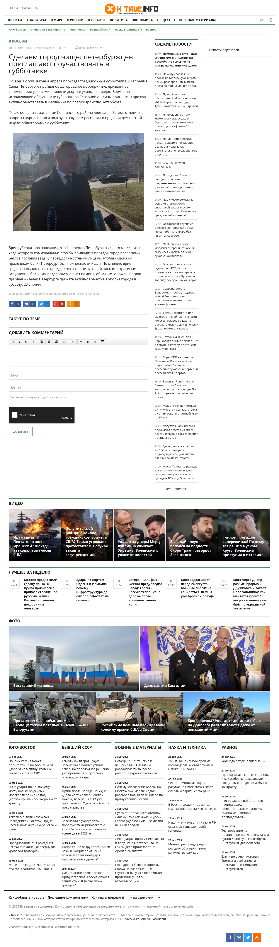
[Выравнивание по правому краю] (56, 341)
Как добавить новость (27, 897)
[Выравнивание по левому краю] (42, 341)
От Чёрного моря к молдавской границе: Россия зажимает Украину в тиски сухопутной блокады (174, 250)
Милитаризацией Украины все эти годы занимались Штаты (32, 867)
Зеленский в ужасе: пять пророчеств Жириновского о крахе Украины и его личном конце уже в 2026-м (84, 827)
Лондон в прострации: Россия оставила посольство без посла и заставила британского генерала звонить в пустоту (176, 146)
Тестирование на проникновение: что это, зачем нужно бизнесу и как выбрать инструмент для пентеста (245, 836)
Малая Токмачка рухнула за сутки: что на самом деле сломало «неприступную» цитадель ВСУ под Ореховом (176, 472)
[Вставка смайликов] (64, 341)
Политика (119, 20)
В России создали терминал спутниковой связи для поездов (192, 806)
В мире (57, 20)
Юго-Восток (17, 29)
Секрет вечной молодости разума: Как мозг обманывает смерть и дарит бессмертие (190, 787)
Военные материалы (197, 20)
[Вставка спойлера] (102, 341)
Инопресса (78, 29)
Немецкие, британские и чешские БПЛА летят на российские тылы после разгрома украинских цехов (176, 59)
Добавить (20, 431)
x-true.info (15, 915)
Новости (14, 20)
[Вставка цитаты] (88, 341)
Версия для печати (91, 48)
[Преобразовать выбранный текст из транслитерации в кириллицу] (95, 341)
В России (75, 20)
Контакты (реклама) (108, 897)
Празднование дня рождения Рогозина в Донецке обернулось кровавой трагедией (33, 847)
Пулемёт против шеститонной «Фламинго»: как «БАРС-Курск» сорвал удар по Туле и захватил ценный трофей (176, 100)
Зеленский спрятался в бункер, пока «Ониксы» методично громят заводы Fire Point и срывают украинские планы (175, 389)
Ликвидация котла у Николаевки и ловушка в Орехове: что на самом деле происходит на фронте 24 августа (174, 122)
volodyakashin (44, 48)
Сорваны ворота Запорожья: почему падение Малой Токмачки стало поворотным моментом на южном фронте (174, 296)
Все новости (176, 489)
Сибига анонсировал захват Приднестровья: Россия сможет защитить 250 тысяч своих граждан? (85, 879)
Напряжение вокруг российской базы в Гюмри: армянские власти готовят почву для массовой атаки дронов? (86, 853)
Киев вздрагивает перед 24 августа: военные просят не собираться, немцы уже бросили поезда (197, 588)
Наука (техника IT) (128, 29)
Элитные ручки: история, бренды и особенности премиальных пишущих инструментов (240, 862)
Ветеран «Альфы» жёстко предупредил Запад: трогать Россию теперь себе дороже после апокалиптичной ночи (145, 592)
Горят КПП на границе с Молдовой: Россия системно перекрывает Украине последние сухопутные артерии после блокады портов (176, 365)
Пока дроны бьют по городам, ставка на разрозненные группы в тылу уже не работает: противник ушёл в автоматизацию (175, 183)
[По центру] (49, 341)
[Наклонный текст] (20, 341)
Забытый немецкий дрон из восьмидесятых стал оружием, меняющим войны (191, 765)
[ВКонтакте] (239, 937)
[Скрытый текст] (81, 341)
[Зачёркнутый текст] (33, 341)
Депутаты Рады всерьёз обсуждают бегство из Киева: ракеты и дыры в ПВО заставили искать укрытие (176, 432)
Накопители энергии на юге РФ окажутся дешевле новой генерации (192, 826)
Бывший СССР (100, 29)
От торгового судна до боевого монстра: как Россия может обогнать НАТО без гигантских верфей (174, 229)
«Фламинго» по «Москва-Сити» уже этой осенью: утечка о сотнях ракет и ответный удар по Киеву (176, 411)
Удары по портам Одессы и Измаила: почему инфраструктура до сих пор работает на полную (92, 590)
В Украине (96, 20)
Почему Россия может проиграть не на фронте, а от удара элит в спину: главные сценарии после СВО (31, 767)
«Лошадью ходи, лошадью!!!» (170, 165)
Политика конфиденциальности (144, 919)
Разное (151, 29)
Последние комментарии (68, 897)
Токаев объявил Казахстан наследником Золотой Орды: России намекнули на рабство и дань (33, 823)
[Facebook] (230, 937)
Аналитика (36, 20)
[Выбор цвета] (73, 341)
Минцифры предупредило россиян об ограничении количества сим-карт (188, 848)
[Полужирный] (13, 341)
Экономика (142, 20)
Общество (166, 20)
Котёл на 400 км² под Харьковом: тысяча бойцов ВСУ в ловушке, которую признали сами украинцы (176, 343)
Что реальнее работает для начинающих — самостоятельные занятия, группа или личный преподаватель (242, 809)
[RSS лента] (257, 937)
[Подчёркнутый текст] (26, 341)
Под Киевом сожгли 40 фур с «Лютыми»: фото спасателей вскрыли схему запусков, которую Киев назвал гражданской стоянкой (176, 207)
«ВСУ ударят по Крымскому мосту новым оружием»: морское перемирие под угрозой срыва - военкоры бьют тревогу (33, 795)
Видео (16, 503)
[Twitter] (248, 937)
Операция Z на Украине (47, 29)
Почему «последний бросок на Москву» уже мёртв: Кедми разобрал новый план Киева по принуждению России (176, 80)
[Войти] (270, 20)
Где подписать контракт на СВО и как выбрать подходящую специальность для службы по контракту (175, 452)
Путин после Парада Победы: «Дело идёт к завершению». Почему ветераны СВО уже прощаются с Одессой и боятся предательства (85, 799)
